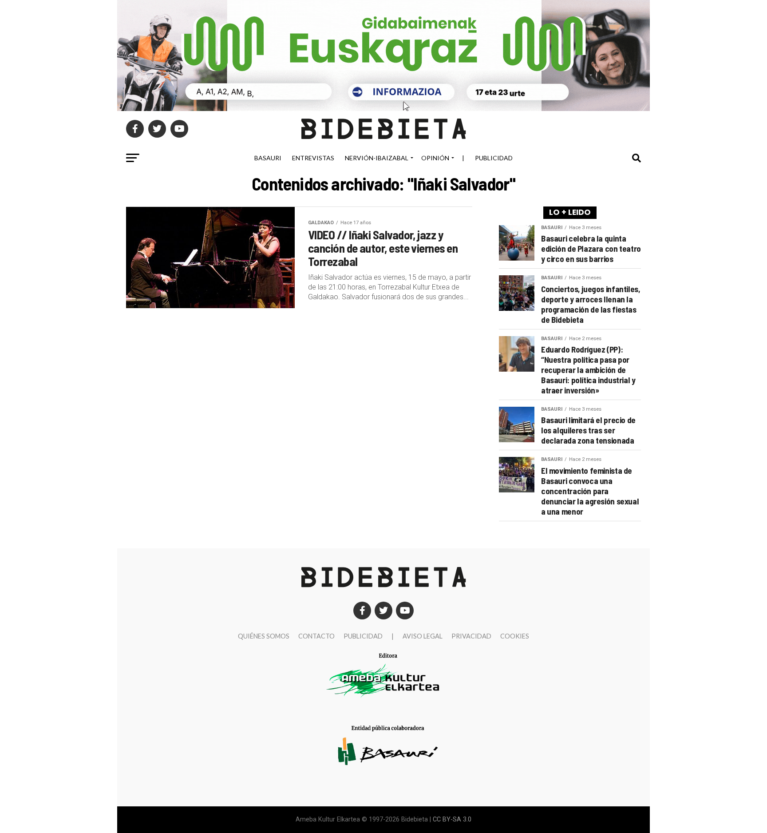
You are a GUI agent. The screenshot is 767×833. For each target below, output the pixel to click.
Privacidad (471, 636)
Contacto (316, 636)
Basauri (267, 158)
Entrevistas (313, 158)
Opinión (435, 158)
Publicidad (494, 158)
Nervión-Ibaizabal (376, 158)
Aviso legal (423, 636)
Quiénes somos (263, 636)
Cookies (514, 636)
